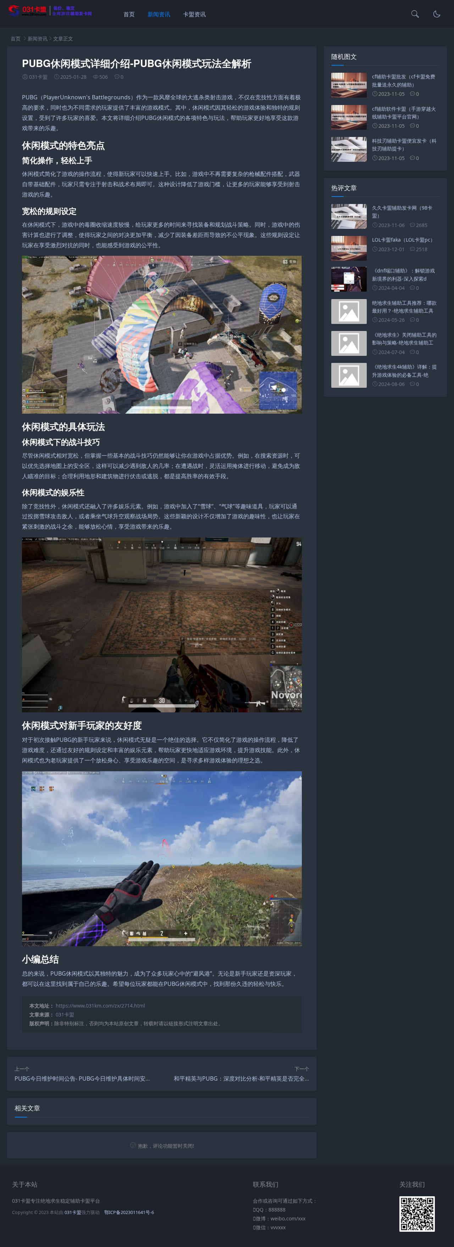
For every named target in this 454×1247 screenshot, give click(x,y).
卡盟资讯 (194, 14)
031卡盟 (65, 1014)
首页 (129, 14)
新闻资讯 (159, 14)
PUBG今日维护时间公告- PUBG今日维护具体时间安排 (83, 1078)
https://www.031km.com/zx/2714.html (100, 1005)
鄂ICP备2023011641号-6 (129, 1212)
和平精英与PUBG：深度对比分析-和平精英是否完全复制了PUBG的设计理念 (270, 1078)
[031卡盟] (50, 15)
